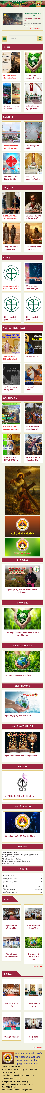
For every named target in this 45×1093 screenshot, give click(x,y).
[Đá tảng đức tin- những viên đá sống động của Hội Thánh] (11, 374)
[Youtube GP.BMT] (22, 547)
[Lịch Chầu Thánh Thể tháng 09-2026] (22, 742)
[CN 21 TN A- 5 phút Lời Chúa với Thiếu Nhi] (11, 413)
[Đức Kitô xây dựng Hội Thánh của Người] (33, 233)
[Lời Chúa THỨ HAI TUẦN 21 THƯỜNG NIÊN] (33, 203)
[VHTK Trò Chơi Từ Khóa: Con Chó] (33, 444)
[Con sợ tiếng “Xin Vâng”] (33, 374)
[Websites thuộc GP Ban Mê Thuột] (22, 822)
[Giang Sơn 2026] (11, 1023)
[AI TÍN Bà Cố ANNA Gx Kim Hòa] (22, 782)
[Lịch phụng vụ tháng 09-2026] (22, 702)
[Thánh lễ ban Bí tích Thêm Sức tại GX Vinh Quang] (11, 132)
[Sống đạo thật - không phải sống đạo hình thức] (11, 343)
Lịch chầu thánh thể (22, 726)
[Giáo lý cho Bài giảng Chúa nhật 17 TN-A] (11, 304)
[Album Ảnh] (22, 526)
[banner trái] (22, 490)
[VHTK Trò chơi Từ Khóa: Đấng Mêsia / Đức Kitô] (33, 413)
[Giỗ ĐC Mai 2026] (33, 1023)
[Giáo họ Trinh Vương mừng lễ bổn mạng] (33, 163)
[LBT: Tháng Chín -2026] (33, 132)
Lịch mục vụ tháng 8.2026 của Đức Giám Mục (22, 591)
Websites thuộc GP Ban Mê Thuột (20, 836)
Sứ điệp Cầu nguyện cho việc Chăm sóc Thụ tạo (22, 633)
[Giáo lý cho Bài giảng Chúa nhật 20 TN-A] (11, 273)
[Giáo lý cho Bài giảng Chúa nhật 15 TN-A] (33, 304)
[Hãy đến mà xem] (33, 343)
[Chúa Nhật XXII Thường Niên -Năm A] (12, 19)
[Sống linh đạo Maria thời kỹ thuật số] (33, 273)
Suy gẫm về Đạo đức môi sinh (33, 957)
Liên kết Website (22, 806)
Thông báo (22, 559)
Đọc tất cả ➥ (37, 966)
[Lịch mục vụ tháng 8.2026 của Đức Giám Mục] (22, 576)
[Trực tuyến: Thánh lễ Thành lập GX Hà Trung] (11, 93)
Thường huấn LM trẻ (33, 1005)
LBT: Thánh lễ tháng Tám (33, 927)
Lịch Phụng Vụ (22, 685)
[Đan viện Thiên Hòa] (11, 990)
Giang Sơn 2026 (11, 1036)
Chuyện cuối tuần (22, 645)
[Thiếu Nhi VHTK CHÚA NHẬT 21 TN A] (11, 444)
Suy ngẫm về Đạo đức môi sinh (19, 675)
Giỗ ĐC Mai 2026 (33, 1038)
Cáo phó (22, 766)
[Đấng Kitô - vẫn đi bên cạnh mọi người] (11, 233)
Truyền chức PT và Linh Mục (11, 927)
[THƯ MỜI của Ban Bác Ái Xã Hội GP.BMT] (11, 163)
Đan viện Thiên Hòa (11, 1005)
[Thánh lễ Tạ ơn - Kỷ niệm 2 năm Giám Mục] (33, 93)
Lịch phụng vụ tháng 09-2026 (18, 715)
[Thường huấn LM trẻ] (33, 990)
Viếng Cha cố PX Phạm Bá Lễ (11, 955)
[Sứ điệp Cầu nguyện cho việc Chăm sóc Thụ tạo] (33, 62)
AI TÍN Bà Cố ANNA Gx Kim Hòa (19, 796)
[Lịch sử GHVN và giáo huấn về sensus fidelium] (11, 62)
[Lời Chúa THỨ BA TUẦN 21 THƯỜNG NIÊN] (11, 203)
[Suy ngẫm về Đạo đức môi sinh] (22, 661)
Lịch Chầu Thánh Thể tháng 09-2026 (21, 755)
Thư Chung (22, 602)
